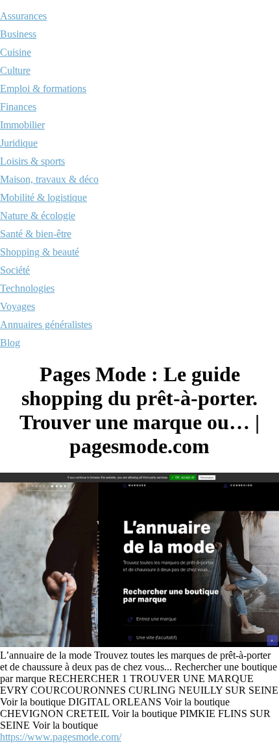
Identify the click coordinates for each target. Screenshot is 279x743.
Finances (18, 106)
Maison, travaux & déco (49, 179)
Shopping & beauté (39, 251)
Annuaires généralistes (46, 324)
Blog (10, 342)
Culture (15, 70)
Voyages (17, 306)
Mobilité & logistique (43, 197)
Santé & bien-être (35, 233)
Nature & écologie (37, 215)
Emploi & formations (43, 88)
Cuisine (15, 52)
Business (18, 34)
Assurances (23, 15)
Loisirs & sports (32, 161)
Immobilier (22, 124)
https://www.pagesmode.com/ (60, 736)
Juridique (19, 142)
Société (15, 270)
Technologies (27, 288)
